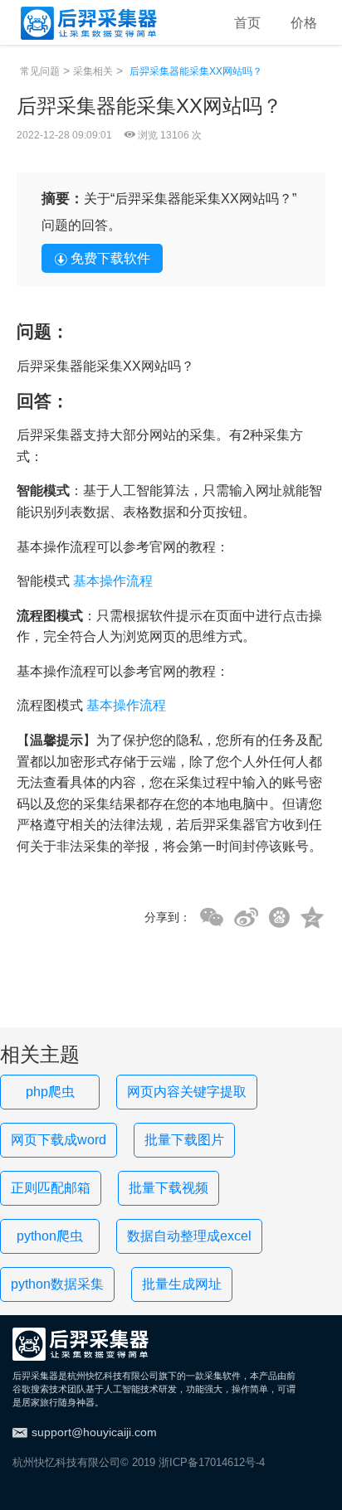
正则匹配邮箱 (50, 1188)
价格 (304, 23)
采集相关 (93, 71)
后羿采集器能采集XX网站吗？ (195, 71)
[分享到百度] (279, 918)
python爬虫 (50, 1236)
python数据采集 (57, 1284)
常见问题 (40, 71)
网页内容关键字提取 (187, 1092)
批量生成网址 (182, 1284)
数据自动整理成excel (189, 1236)
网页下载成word (58, 1140)
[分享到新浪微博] (246, 918)
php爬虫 (50, 1092)
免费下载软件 (110, 258)
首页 (247, 23)
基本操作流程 (113, 581)
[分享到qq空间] (312, 918)
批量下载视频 (168, 1188)
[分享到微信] (211, 918)
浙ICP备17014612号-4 (212, 1462)
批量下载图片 (184, 1140)
